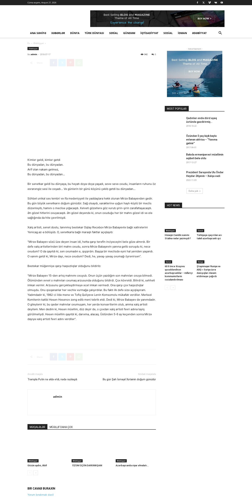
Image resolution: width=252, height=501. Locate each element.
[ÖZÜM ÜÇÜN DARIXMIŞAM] (92, 448)
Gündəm (129, 33)
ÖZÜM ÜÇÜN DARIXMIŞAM (87, 465)
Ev (28, 43)
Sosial (168, 33)
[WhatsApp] (79, 62)
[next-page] (35, 472)
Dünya (75, 33)
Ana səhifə (38, 33)
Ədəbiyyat (199, 33)
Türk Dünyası (94, 33)
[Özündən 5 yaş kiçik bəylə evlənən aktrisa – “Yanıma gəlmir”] (174, 140)
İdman (182, 33)
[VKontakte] (215, 2)
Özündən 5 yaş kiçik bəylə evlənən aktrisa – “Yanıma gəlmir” (201, 139)
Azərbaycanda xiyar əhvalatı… (132, 465)
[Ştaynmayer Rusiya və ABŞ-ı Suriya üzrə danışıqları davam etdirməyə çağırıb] (211, 252)
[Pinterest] (70, 62)
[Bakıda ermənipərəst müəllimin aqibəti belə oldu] (174, 159)
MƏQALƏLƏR (37, 427)
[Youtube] (222, 2)
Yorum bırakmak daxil (40, 494)
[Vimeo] (209, 2)
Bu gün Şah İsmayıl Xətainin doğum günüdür (129, 379)
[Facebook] (197, 2)
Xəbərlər (58, 33)
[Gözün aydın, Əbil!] (47, 448)
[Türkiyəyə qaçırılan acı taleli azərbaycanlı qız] (211, 222)
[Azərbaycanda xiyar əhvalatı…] (136, 448)
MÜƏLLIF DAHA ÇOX (61, 427)
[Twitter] (203, 2)
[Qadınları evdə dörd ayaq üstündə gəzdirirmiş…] (174, 122)
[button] (220, 33)
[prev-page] (29, 472)
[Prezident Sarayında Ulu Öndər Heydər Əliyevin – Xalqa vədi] (174, 176)
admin (34, 54)
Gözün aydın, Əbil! (37, 465)
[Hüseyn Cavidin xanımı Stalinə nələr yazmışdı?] (179, 222)
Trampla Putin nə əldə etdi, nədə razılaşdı (52, 379)
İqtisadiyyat (149, 33)
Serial (113, 33)
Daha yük (193, 190)
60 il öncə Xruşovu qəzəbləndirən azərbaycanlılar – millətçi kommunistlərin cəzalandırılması (179, 273)
